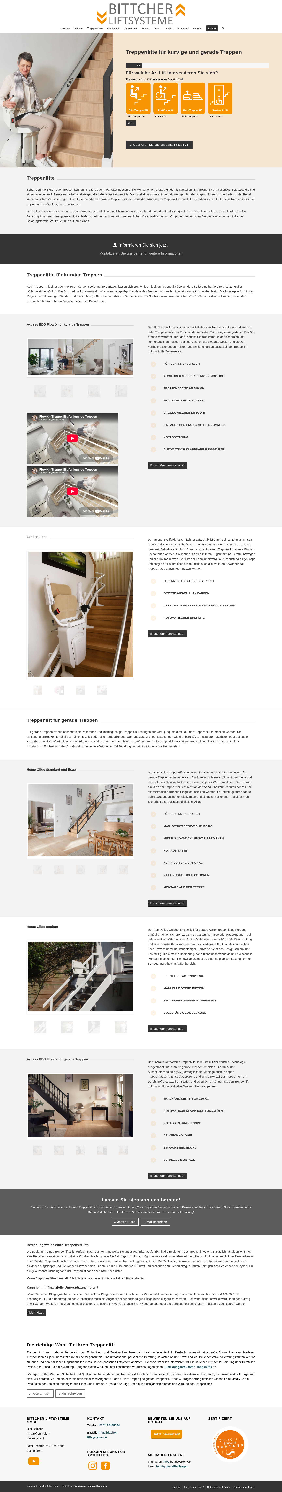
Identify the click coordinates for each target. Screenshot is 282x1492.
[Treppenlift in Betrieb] (67, 390)
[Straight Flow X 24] (59, 1150)
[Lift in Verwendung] (80, 821)
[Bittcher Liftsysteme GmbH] (141, 12)
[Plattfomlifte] (165, 98)
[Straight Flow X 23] (80, 1106)
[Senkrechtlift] (220, 98)
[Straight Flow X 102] (123, 1150)
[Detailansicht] (59, 690)
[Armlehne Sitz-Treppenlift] (102, 869)
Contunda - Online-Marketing (90, 1486)
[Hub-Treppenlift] (193, 98)
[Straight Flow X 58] (80, 1150)
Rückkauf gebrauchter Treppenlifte (188, 1367)
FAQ (166, 1461)
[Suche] (222, 28)
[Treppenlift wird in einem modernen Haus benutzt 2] (59, 869)
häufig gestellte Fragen (172, 1466)
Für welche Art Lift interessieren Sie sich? (153, 79)
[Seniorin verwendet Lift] (80, 690)
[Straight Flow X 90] (102, 1150)
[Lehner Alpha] (80, 615)
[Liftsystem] (93, 390)
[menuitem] (65, 28)
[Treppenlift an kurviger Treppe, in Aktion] (80, 358)
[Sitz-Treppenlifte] (138, 98)
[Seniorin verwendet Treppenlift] (120, 390)
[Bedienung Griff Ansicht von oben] (80, 869)
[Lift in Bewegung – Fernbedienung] (123, 869)
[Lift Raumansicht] (102, 690)
